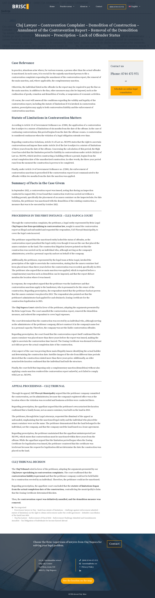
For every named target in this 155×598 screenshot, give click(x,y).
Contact (99, 6)
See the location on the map (77, 580)
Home (52, 6)
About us (83, 6)
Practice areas (66, 6)
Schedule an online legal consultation (126, 91)
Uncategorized (20, 507)
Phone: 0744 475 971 (125, 74)
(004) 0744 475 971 (117, 7)
